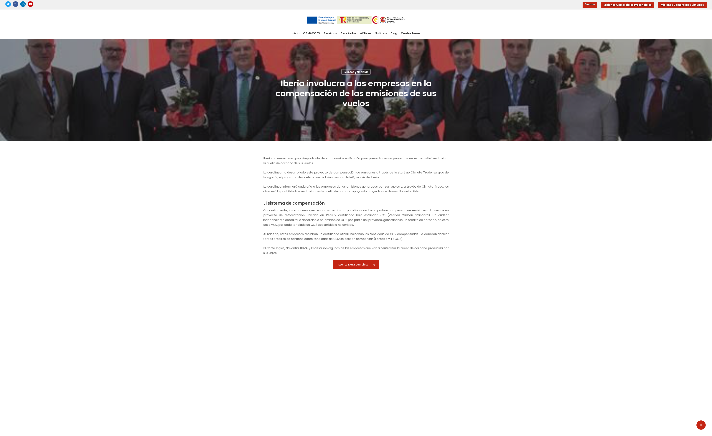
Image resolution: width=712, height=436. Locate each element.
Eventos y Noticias (356, 72)
